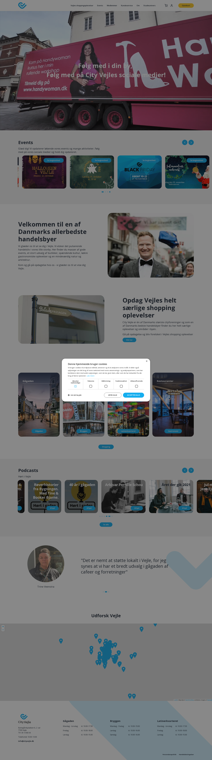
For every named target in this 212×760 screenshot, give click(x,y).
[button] (74, 395)
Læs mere (90, 376)
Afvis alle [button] (112, 395)
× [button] (146, 361)
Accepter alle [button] (133, 395)
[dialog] (106, 380)
